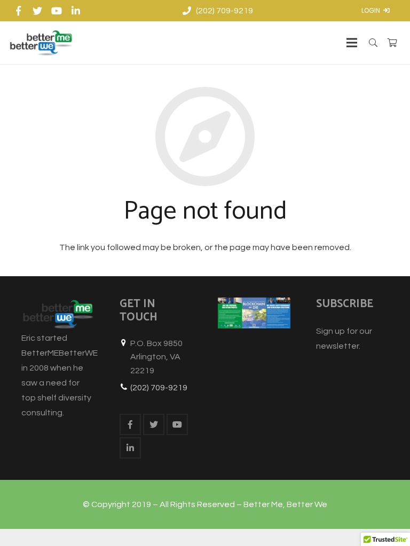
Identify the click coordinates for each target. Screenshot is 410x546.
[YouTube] (56, 10)
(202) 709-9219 (158, 387)
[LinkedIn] (75, 10)
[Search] (373, 43)
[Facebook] (18, 10)
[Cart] (392, 42)
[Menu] (352, 42)
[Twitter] (37, 10)
